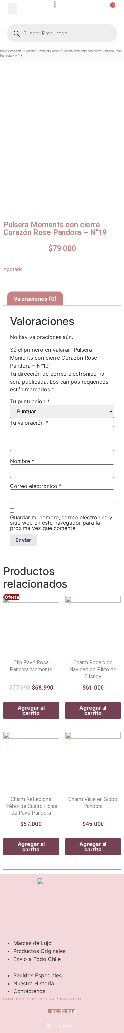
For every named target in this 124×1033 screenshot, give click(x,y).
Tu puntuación (30, 401)
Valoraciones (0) (35, 298)
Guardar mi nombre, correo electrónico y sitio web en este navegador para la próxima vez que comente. (61, 523)
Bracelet (43, 51)
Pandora (15, 51)
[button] (12, 8)
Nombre (22, 461)
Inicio (3, 51)
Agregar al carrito (31, 710)
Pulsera (29, 51)
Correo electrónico (36, 486)
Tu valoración (29, 422)
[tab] (35, 298)
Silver (56, 51)
